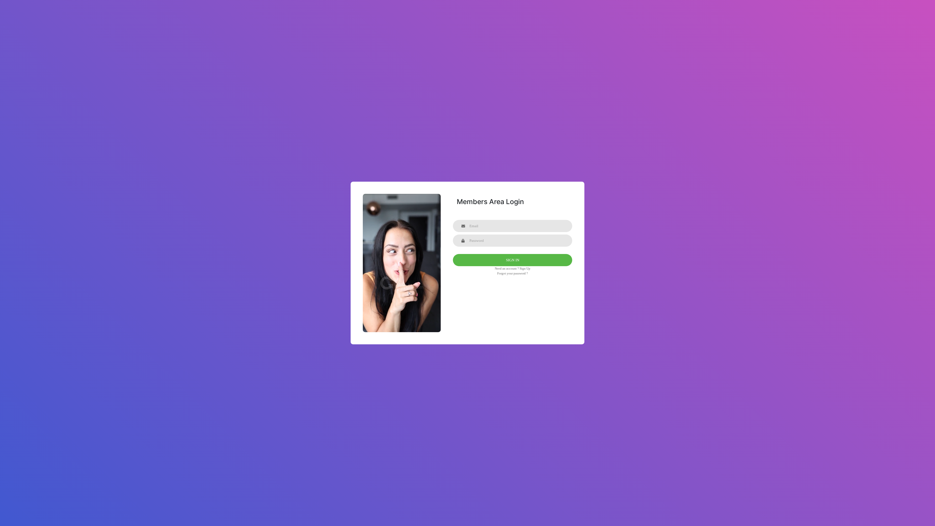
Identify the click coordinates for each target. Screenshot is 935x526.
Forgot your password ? (512, 273)
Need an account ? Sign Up (512, 268)
